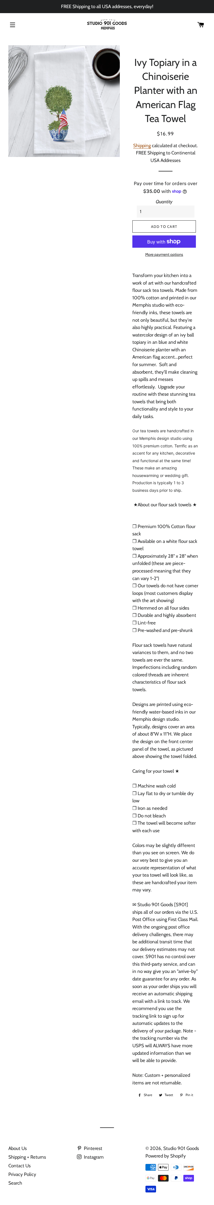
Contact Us (19, 1165)
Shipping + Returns (27, 1157)
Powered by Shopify (165, 1156)
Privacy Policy (22, 1174)
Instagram (93, 1157)
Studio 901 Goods (181, 1148)
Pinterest (92, 1148)
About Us (17, 1148)
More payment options (164, 254)
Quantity (164, 201)
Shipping (142, 145)
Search (15, 1183)
